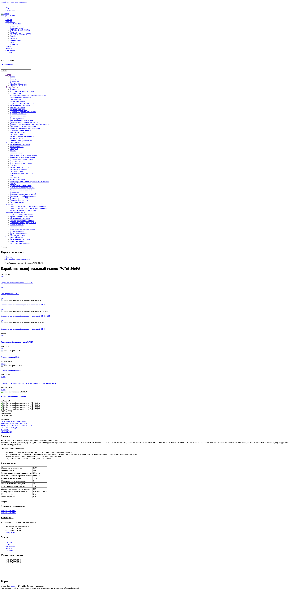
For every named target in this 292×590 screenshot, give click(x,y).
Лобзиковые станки (17, 108)
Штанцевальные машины (20, 243)
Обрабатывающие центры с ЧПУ (23, 223)
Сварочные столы (17, 202)
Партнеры (14, 32)
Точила (13, 151)
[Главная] (5, 14)
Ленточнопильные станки (20, 106)
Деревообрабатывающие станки (17, 259)
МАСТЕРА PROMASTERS (20, 34)
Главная (8, 20)
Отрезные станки (16, 165)
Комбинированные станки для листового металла (29, 182)
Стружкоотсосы (16, 93)
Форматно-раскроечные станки (22, 103)
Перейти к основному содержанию (14, 2)
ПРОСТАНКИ (15, 24)
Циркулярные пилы (17, 101)
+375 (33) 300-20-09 (8, 513)
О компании (10, 22)
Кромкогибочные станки (19, 167)
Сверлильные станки (18, 99)
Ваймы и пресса (16, 138)
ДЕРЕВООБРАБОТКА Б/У (16, 212)
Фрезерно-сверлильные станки (22, 159)
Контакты (14, 44)
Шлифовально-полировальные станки (25, 128)
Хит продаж (15, 83)
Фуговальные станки (18, 114)
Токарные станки (16, 89)
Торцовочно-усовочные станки (22, 91)
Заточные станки (16, 134)
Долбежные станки (17, 132)
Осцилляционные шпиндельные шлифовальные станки (31, 124)
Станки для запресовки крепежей (23, 194)
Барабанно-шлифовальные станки (23, 97)
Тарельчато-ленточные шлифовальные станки (28, 95)
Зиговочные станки (17, 180)
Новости (8, 48)
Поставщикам (15, 40)
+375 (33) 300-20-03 (8, 16)
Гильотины (14, 177)
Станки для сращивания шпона (22, 221)
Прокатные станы (17, 241)
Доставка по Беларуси (9, 428)
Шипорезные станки (18, 235)
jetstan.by (13, 586)
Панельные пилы (16, 225)
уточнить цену (6, 432)
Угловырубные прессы (19, 200)
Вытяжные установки (18, 169)
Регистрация (10, 10)
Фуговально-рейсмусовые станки (23, 112)
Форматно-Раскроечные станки (22, 214)
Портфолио (14, 36)
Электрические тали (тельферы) (22, 188)
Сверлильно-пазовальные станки (23, 126)
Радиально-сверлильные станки (22, 157)
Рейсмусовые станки (18, 116)
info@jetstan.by (11, 532)
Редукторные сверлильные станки (23, 155)
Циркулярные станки (18, 233)
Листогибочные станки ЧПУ (21, 190)
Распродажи (15, 79)
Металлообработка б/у (14, 237)
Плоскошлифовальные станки (21, 173)
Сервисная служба (17, 28)
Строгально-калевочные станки (22, 229)
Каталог (8, 544)
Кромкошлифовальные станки (22, 136)
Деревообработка (12, 87)
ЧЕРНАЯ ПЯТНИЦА (18, 85)
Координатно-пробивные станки (23, 196)
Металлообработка (12, 143)
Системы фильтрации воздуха (21, 140)
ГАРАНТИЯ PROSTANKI (20, 30)
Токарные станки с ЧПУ (19, 198)
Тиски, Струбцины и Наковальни (23, 210)
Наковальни (14, 192)
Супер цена (14, 81)
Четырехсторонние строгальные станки (25, 122)
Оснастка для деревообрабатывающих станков (28, 206)
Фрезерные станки (17, 118)
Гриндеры (14, 149)
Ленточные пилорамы (18, 110)
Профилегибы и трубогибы (20, 186)
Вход (7, 8)
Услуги (8, 46)
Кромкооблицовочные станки (21, 120)
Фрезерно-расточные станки (21, 163)
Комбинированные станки (20, 130)
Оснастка (9, 204)
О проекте (14, 26)
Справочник (10, 50)
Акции (8, 75)
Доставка (13, 38)
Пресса (13, 175)
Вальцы (13, 184)
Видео (12, 42)
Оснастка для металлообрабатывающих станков (28, 208)
